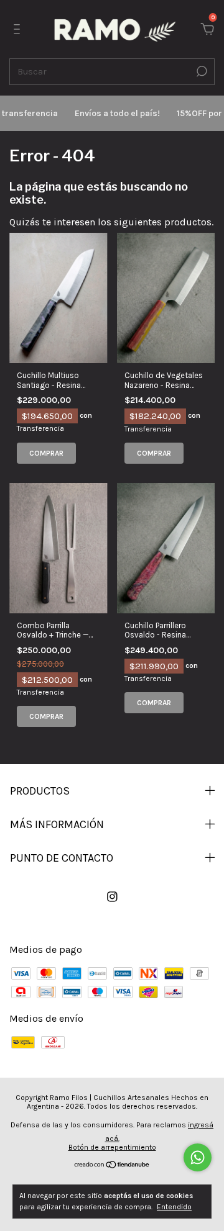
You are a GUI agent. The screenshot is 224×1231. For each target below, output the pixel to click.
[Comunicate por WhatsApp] (198, 1157)
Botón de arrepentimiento (112, 1147)
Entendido (174, 1206)
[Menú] (19, 29)
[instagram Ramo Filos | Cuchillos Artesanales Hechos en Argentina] (112, 897)
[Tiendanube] (112, 1165)
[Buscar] (201, 71)
